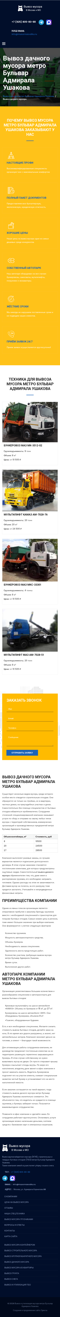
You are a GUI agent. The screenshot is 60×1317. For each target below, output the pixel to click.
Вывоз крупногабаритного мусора (23, 1256)
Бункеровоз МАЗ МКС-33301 (22, 584)
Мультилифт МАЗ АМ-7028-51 (24, 654)
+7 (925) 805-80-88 (20, 1172)
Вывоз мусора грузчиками (18, 1219)
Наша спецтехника (14, 1213)
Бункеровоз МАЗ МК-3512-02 (23, 445)
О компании (10, 1196)
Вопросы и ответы (14, 1225)
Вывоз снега (11, 1279)
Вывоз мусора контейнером (19, 1245)
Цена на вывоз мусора (16, 1202)
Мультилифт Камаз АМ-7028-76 (25, 514)
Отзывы (8, 1208)
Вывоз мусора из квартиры (19, 1267)
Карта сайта (10, 1236)
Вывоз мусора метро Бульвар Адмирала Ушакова (28, 96)
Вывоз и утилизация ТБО (17, 1284)
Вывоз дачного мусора (16, 1262)
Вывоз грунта (11, 1273)
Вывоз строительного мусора (20, 1250)
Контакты (9, 1230)
